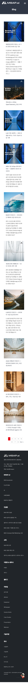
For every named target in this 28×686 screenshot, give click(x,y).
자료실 (6, 587)
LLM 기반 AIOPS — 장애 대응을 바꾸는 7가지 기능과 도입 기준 (14, 120)
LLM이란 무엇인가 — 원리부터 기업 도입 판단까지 (14, 299)
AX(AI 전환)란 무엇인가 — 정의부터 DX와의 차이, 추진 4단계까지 (14, 348)
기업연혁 (6, 651)
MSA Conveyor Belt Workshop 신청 (13, 533)
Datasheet (6, 602)
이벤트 (5, 567)
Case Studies (7, 617)
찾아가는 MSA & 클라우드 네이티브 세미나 (14, 555)
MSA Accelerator (8, 480)
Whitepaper (7, 607)
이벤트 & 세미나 (9, 562)
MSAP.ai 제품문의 (8, 500)
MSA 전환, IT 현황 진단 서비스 (11, 528)
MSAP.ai (7, 475)
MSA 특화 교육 (7, 545)
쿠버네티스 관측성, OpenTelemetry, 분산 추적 (14, 89)
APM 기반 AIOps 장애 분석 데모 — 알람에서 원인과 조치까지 (14, 153)
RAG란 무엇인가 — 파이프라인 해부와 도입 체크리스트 (14, 202)
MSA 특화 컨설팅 (8, 512)
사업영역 (6, 646)
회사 (5, 641)
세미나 (5, 572)
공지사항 (6, 592)
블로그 (6, 580)
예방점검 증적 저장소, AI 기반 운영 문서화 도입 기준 (14, 31)
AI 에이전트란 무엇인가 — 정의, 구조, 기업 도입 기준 (14, 381)
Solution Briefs (7, 612)
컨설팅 (6, 507)
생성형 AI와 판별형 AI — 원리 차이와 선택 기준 (14, 251)
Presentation (7, 622)
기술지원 (6, 634)
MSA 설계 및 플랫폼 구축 (10, 517)
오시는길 (6, 661)
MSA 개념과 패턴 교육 (9, 550)
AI (4, 490)
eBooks (6, 597)
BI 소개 (5, 657)
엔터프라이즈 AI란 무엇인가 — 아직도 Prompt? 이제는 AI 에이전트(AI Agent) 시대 (14, 412)
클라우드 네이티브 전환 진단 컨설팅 (12, 522)
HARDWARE (7, 495)
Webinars (6, 627)
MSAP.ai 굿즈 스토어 (9, 667)
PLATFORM (7, 485)
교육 (5, 540)
